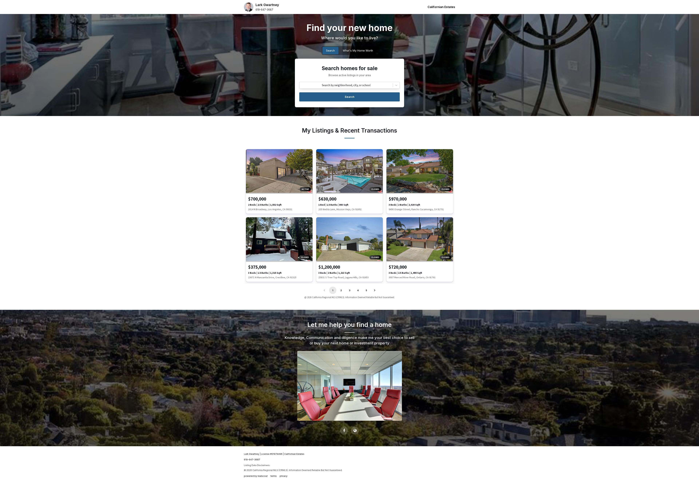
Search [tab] (330, 50)
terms (273, 476)
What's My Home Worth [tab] (358, 50)
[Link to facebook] (344, 431)
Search (349, 97)
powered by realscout (256, 476)
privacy (283, 476)
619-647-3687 (264, 9)
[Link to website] (355, 431)
